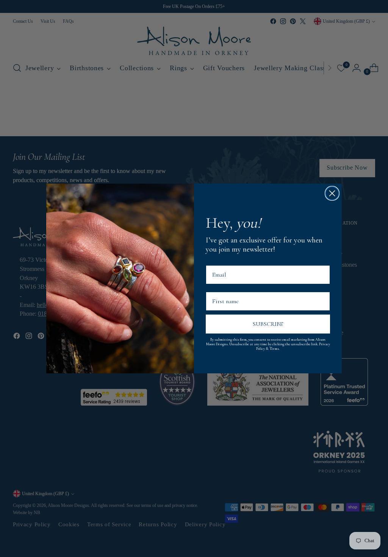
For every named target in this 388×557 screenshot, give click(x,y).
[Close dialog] (332, 193)
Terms (274, 348)
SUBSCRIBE (268, 324)
